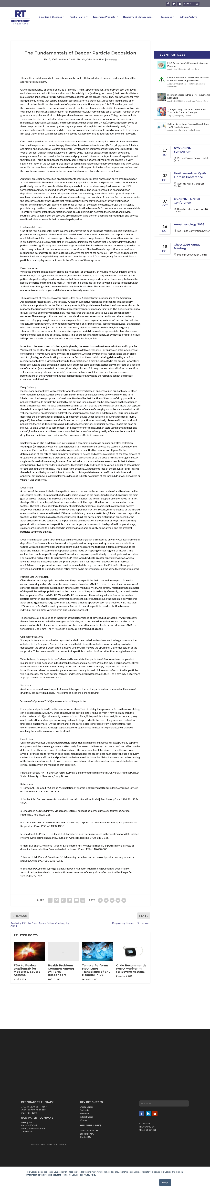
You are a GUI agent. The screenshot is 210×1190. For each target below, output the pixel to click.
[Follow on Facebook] (141, 1113)
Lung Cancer (185, 115)
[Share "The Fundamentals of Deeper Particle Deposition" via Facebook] (50, 900)
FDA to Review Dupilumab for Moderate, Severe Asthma (27, 970)
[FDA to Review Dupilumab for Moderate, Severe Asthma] (29, 951)
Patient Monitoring (188, 84)
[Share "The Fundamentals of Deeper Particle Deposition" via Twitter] (56, 900)
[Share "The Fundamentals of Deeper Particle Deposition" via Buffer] (69, 900)
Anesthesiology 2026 (189, 224)
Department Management (138, 17)
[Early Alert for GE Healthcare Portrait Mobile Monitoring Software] (162, 80)
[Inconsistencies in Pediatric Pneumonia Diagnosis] (162, 97)
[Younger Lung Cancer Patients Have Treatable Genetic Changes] (162, 111)
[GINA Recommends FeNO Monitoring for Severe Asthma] (131, 951)
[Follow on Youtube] (155, 1113)
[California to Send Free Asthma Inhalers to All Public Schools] (162, 126)
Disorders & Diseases (50, 17)
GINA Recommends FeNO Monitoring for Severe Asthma (131, 968)
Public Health (77, 17)
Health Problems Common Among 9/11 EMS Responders (61, 970)
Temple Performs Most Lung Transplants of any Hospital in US (96, 970)
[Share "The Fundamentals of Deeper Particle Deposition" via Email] (76, 900)
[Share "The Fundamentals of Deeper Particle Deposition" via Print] (83, 900)
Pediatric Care (202, 101)
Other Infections (95, 59)
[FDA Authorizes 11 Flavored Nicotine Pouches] (162, 65)
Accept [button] (165, 1182)
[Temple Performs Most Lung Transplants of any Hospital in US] (97, 951)
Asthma (63, 59)
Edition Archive (188, 17)
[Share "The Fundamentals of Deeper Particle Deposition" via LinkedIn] (63, 900)
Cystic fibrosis (77, 59)
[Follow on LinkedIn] (148, 1113)
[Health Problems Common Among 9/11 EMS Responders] (63, 951)
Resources (166, 17)
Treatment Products (104, 17)
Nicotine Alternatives (189, 69)
